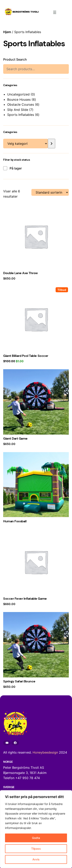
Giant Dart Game (15, 438)
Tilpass (36, 848)
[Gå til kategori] (51, 143)
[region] (36, 829)
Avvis (36, 859)
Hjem (7, 32)
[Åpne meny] (54, 12)
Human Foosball (14, 521)
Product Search (15, 59)
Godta (36, 837)
